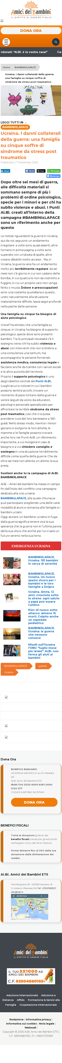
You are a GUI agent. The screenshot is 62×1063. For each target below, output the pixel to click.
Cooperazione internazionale (38, 1004)
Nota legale (46, 1023)
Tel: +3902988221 (47, 888)
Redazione (16, 1019)
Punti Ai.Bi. (43, 381)
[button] (6, 42)
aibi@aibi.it (17, 892)
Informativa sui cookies (21, 1023)
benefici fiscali (20, 839)
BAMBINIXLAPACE (25, 67)
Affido (21, 1000)
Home (6, 67)
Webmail (30, 1027)
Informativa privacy (38, 1019)
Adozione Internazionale (22, 995)
